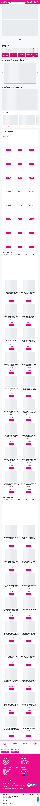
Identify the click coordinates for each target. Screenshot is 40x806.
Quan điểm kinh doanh (6, 761)
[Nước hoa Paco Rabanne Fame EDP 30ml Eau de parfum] (29, 357)
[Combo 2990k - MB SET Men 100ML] (32, 227)
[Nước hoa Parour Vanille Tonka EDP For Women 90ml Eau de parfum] (29, 310)
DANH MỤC (6, 46)
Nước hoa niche (8, 797)
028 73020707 (8, 788)
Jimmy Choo (11, 367)
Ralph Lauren (11, 438)
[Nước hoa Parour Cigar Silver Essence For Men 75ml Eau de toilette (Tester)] (11, 579)
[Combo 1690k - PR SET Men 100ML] (32, 144)
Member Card (5, 773)
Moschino (28, 486)
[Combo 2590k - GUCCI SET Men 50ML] (8, 199)
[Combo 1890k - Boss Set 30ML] (8, 158)
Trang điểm (4, 802)
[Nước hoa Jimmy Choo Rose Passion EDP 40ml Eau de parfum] (11, 357)
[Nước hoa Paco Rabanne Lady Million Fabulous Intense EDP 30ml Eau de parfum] (11, 476)
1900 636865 (5, 751)
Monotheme (11, 295)
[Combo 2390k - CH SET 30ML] (20, 186)
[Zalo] (28, 771)
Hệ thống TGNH (15, 751)
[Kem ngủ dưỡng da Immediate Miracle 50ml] (29, 579)
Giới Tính (19, 254)
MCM (11, 414)
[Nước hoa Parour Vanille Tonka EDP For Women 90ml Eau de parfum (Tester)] (29, 674)
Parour (29, 295)
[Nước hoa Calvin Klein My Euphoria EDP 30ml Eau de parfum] (29, 428)
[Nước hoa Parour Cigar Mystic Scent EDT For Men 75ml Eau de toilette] (11, 310)
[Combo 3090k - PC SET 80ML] (20, 241)
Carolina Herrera (28, 414)
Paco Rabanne (29, 367)
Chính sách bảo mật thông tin (25, 761)
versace (12, 1)
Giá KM (26, 254)
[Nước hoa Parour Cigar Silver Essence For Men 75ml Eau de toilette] (29, 286)
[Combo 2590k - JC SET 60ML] (20, 199)
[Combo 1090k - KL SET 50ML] (8, 144)
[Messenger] (38, 802)
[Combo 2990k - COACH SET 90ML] (32, 213)
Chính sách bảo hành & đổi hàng (25, 762)
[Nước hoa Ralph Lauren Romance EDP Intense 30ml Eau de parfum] (11, 428)
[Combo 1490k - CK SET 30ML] (20, 144)
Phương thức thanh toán (6, 771)
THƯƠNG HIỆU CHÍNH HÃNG (13, 60)
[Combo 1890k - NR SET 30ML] (20, 158)
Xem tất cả (4, 136)
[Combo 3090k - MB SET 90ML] (8, 241)
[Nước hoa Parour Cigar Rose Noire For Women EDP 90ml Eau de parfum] (29, 333)
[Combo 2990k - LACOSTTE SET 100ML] (8, 227)
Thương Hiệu (5, 254)
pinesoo (15, 1)
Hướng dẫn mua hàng (6, 770)
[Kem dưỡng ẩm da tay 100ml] (11, 333)
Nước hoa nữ (11, 796)
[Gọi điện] (38, 798)
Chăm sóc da (9, 802)
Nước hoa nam (5, 796)
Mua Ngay (8, 163)
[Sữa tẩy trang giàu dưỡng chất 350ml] (11, 381)
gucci (9, 1)
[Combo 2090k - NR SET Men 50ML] (8, 186)
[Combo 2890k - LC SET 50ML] (32, 199)
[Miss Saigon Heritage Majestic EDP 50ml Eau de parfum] (11, 531)
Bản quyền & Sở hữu (6, 762)
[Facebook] (21, 771)
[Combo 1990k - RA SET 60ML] (32, 172)
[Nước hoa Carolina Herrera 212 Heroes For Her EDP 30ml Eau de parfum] (29, 405)
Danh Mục (12, 254)
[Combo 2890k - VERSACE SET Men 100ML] (8, 213)
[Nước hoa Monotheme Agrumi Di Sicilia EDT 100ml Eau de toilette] (11, 286)
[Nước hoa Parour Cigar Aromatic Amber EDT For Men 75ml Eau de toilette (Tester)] (29, 697)
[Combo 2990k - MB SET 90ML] (20, 227)
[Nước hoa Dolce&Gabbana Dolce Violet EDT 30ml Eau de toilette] (29, 452)
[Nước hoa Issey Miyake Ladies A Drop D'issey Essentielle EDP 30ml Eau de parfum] (29, 381)
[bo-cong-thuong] (32, 785)
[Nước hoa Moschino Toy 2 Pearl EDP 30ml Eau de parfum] (29, 476)
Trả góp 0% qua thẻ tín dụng (25, 763)
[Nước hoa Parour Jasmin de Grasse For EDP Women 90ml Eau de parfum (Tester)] (11, 602)
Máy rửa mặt (15, 802)
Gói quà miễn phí (5, 772)
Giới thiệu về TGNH (6, 760)
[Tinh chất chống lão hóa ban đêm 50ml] (29, 602)
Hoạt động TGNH (5, 763)
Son (8, 803)
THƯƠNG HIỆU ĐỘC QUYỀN (12, 87)
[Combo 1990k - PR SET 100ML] (32, 158)
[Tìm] (25, 3)
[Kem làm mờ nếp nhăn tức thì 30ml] (29, 721)
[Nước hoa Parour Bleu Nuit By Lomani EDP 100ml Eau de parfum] (11, 650)
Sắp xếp (33, 254)
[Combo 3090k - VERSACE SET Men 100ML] (32, 241)
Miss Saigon (11, 540)
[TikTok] (23, 771)
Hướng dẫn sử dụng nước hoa (7, 769)
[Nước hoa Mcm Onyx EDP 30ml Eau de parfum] (11, 405)
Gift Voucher (5, 774)
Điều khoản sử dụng (24, 760)
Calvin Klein (29, 438)
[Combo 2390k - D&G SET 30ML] (32, 186)
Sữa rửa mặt (12, 803)
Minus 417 (11, 390)
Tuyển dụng (5, 764)
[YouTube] (25, 771)
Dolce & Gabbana (28, 462)
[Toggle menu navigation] (1, 2)
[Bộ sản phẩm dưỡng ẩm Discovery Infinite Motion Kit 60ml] (11, 452)
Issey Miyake (29, 390)
